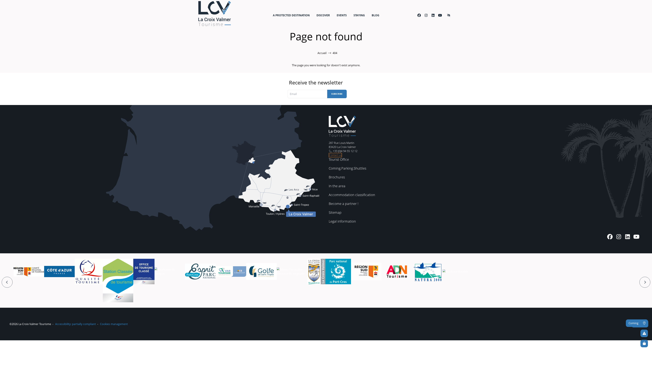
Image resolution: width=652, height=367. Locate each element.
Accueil (322, 53)
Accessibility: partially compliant (75, 324)
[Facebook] (419, 15)
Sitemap (335, 212)
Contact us (335, 155)
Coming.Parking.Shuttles (347, 168)
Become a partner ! (343, 203)
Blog (375, 15)
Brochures (337, 177)
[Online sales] (644, 343)
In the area (337, 186)
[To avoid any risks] (644, 333)
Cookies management (114, 324)
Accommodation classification (352, 195)
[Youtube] (440, 15)
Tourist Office (339, 159)
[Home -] (214, 13)
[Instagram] (426, 15)
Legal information (342, 221)
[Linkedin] (433, 15)
